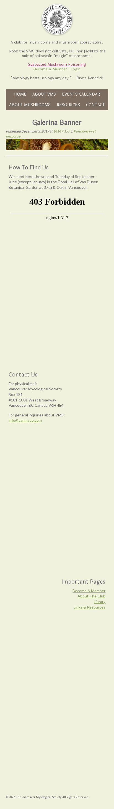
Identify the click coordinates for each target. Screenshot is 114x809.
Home (20, 94)
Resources (68, 105)
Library (99, 601)
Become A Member (50, 69)
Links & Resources (89, 607)
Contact (95, 105)
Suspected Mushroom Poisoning (57, 64)
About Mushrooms (30, 105)
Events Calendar (81, 94)
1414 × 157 (61, 131)
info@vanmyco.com (25, 420)
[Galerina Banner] (57, 144)
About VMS (44, 94)
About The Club (91, 596)
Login (76, 69)
